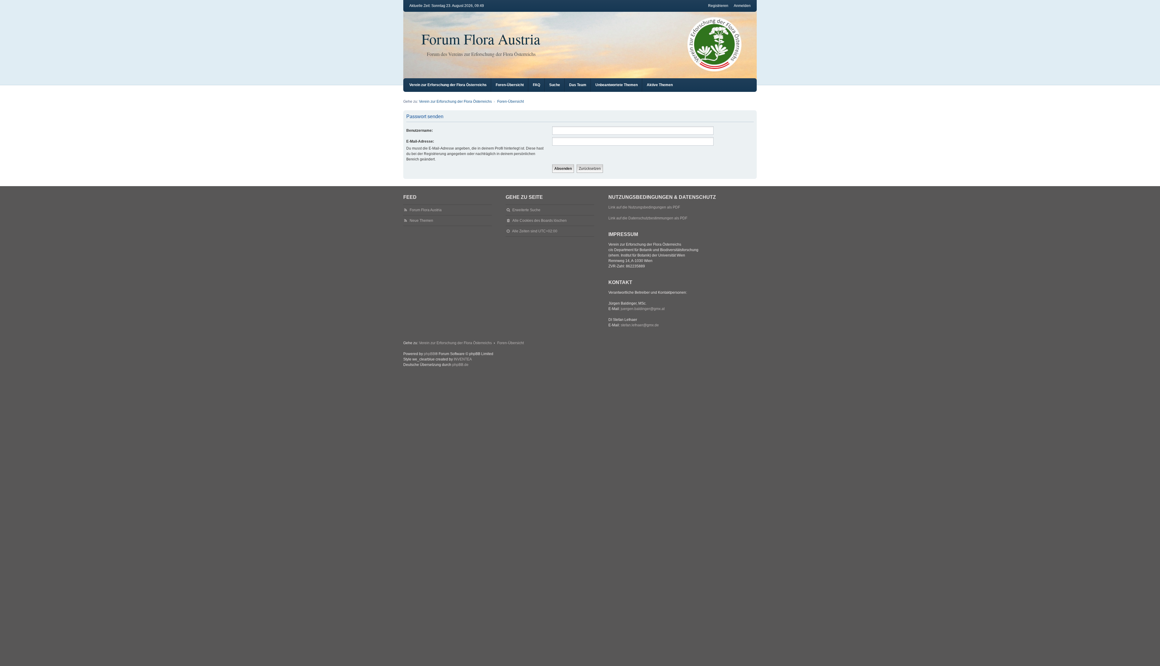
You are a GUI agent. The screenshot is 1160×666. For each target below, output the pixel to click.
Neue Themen (421, 220)
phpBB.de (460, 365)
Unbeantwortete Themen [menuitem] (616, 85)
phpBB (429, 354)
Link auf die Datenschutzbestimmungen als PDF (647, 218)
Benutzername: (419, 130)
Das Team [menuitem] (577, 85)
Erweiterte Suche (526, 210)
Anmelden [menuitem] (742, 6)
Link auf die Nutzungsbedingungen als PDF (644, 207)
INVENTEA (463, 359)
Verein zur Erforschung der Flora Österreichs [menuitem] (448, 85)
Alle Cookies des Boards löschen (539, 220)
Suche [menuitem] (554, 85)
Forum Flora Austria (480, 38)
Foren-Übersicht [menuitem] (510, 85)
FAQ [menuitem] (536, 85)
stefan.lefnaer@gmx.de (640, 325)
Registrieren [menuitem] (718, 6)
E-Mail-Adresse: (420, 141)
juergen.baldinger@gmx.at (643, 309)
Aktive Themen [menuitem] (660, 85)
